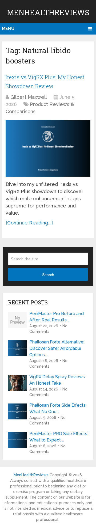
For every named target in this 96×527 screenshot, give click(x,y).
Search (48, 275)
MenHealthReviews (48, 12)
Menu (8, 28)
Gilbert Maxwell (28, 97)
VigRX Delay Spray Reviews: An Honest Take (57, 380)
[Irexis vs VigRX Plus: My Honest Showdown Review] (48, 148)
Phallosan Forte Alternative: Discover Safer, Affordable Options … (56, 348)
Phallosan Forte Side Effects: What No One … (57, 408)
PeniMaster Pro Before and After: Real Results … (56, 316)
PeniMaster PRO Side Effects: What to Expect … (58, 437)
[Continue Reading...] (29, 223)
